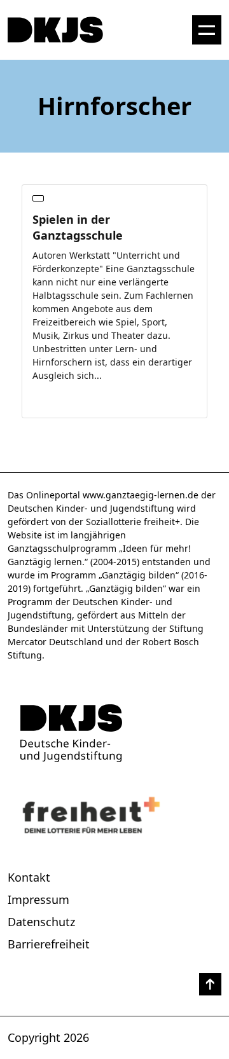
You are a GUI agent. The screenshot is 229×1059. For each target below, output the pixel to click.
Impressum (38, 899)
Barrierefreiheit (49, 944)
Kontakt (29, 877)
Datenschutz (41, 921)
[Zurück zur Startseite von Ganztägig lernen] (114, 733)
